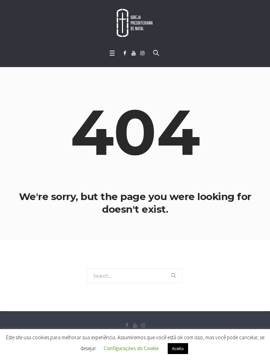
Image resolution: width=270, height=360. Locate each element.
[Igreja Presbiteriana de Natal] (135, 23)
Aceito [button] (178, 349)
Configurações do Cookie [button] (131, 348)
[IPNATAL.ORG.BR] (142, 53)
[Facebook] (124, 53)
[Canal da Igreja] (133, 53)
